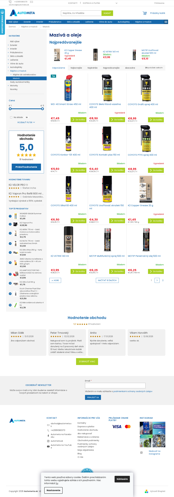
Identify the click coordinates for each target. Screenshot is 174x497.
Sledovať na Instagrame (154, 452)
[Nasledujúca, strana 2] (157, 280)
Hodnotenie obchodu (87, 317)
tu (57, 483)
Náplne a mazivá (18, 71)
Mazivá (16, 78)
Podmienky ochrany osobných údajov (87, 445)
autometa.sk (57, 441)
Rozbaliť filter (25, 122)
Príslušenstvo (16, 52)
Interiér (13, 48)
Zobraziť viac (87, 361)
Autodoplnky (16, 67)
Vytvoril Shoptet (157, 491)
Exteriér (13, 45)
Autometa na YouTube (61, 446)
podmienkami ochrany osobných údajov (132, 391)
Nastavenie (53, 490)
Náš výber (15, 41)
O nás (80, 457)
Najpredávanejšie (111, 67)
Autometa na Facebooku (61, 435)
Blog (80, 453)
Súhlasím (122, 479)
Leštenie (14, 60)
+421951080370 (58, 430)
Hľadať (107, 13)
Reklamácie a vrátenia (88, 437)
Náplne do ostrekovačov (24, 74)
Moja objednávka (86, 450)
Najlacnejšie (76, 67)
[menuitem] (13, 22)
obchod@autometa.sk (61, 424)
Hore (56, 280)
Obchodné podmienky (88, 440)
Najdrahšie (93, 67)
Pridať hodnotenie (26, 167)
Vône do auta (16, 63)
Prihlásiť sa (93, 397)
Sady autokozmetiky (20, 82)
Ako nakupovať (85, 433)
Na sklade (21, 117)
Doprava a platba (91, 3)
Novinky (13, 89)
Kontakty (72, 3)
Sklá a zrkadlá (16, 56)
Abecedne (130, 67)
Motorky (14, 85)
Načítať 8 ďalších (107, 280)
